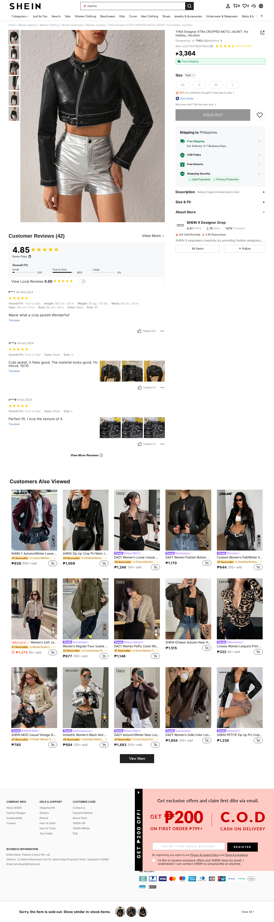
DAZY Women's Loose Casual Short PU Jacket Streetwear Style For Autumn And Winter (137, 557)
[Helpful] (139, 331)
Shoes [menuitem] (166, 16)
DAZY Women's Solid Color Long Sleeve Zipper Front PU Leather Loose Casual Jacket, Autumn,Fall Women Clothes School (188, 735)
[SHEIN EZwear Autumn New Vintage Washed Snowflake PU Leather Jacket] (188, 608)
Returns (44, 813)
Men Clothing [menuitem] (149, 16)
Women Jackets (95, 25)
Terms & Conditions (236, 854)
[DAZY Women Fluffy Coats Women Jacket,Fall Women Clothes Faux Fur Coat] (137, 608)
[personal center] (228, 6)
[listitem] (34, 530)
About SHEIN (14, 807)
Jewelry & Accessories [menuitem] (188, 16)
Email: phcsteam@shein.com (23, 864)
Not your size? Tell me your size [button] (195, 104)
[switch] (82, 281)
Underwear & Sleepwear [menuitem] (222, 16)
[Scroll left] (256, 16)
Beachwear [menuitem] (107, 16)
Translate (14, 320)
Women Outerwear (72, 25)
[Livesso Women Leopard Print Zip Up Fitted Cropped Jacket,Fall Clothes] (240, 608)
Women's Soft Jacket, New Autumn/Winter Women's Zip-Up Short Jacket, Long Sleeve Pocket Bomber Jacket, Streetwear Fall (34, 642)
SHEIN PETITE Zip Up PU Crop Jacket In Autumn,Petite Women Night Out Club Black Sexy (240, 735)
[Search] (189, 6)
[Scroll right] (261, 16)
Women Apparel (27, 25)
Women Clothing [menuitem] (85, 16)
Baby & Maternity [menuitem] (253, 16)
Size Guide (46, 833)
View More (137, 758)
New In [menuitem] (56, 16)
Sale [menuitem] (67, 16)
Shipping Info (47, 807)
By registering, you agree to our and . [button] (200, 854)
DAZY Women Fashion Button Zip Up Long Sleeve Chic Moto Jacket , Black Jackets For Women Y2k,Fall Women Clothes (188, 557)
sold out (213, 115)
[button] (253, 6)
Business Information (22, 849)
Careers (11, 823)
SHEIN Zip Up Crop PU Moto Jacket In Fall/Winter (86, 553)
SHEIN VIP (79, 823)
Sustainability (14, 818)
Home (12, 25)
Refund (44, 818)
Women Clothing (49, 25)
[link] (236, 5)
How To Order (48, 823)
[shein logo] (25, 6)
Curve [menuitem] (133, 16)
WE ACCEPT (147, 871)
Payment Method (82, 813)
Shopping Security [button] (198, 173)
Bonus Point (80, 818)
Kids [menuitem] (122, 16)
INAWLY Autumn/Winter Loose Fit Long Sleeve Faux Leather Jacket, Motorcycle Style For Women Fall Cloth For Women (34, 553)
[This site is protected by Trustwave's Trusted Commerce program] (142, 886)
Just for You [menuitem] (40, 16)
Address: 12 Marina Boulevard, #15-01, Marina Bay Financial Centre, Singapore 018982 (57, 859)
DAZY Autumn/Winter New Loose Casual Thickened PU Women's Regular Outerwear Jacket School (137, 735)
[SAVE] (259, 115)
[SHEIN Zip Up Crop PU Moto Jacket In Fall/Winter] (86, 520)
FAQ (75, 833)
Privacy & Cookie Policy (204, 854)
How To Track (47, 828)
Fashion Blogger (16, 813)
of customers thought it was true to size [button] (205, 92)
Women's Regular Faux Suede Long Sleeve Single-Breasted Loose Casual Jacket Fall (86, 646)
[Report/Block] (162, 331)
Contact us (79, 807)
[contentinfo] (205, 878)
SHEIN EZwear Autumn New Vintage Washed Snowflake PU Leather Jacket (188, 642)
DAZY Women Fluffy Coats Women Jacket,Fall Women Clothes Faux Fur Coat (137, 646)
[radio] (183, 84)
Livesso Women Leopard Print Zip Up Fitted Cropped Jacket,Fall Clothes (240, 646)
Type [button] (188, 75)
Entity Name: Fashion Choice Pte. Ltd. (28, 854)
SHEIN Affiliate (81, 828)
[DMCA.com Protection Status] (152, 886)
